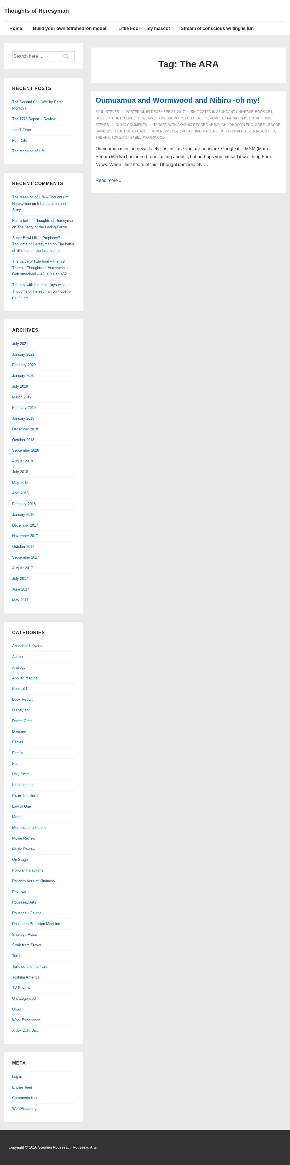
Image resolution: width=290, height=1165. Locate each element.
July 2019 (20, 386)
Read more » (108, 180)
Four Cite (19, 140)
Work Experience (26, 1020)
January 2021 (23, 354)
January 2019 (23, 418)
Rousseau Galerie (26, 913)
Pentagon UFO (261, 131)
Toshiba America (25, 977)
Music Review (23, 849)
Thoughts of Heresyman (36, 11)
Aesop (17, 657)
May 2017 (20, 600)
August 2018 (22, 461)
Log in (17, 1076)
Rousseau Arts (24, 902)
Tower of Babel (126, 138)
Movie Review (23, 838)
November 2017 (25, 536)
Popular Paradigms (228, 118)
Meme (17, 817)
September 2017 (25, 557)
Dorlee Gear (22, 721)
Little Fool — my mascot (144, 28)
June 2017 (20, 589)
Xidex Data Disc (25, 1030)
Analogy (18, 667)
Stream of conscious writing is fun (217, 28)
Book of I (263, 112)
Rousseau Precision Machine (36, 924)
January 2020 (23, 376)
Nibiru (219, 131)
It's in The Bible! (25, 795)
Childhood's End (237, 125)
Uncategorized (24, 998)
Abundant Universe (234, 112)
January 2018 (23, 514)
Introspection (130, 118)
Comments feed (25, 1098)
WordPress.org (24, 1108)
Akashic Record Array (198, 125)
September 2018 (25, 450)
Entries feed (22, 1087)
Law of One (156, 118)
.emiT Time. (22, 130)
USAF (17, 1009)
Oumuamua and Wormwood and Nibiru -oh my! (177, 100)
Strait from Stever (26, 945)
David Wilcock (108, 131)
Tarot (16, 956)
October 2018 (23, 440)
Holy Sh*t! (104, 118)
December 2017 (25, 525)
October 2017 (23, 546)
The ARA (102, 138)
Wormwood (154, 138)
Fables (17, 742)
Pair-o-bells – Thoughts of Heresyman (43, 220)
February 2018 (24, 504)
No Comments (134, 125)
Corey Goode (267, 125)
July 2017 (20, 578)
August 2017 (22, 568)
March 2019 (21, 397)
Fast (16, 763)
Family (17, 753)
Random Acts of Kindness (33, 881)
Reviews (19, 892)
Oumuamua (236, 131)
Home (15, 28)
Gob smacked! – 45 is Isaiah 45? (39, 274)
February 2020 (24, 365)
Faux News (160, 131)
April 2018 (20, 493)
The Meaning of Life (28, 151)
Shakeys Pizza (24, 934)
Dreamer (19, 731)
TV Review (21, 988)
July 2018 (20, 472)
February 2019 (24, 408)
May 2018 (20, 482)
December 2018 (25, 429)
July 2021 (20, 344)
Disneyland (21, 710)
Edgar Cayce (136, 131)
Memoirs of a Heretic (188, 118)
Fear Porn (182, 131)
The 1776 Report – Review (34, 119)
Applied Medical (25, 678)
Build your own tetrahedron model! (70, 28)
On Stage (20, 859)
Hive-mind (202, 131)
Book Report (22, 699)
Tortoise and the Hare (29, 966)
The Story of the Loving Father (42, 227)
